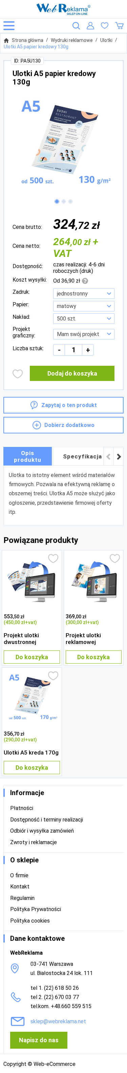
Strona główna (27, 40)
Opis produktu (27, 456)
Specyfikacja (82, 456)
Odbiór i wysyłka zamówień (42, 831)
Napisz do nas (39, 1040)
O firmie (19, 875)
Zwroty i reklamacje (33, 842)
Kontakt (19, 886)
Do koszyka (32, 657)
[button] (57, 201)
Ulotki (106, 40)
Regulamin (22, 898)
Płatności (21, 808)
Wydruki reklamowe (72, 40)
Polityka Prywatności (35, 909)
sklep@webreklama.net (58, 1021)
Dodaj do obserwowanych (18, 373)
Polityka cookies (30, 920)
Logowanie (90, 26)
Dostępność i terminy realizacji (46, 819)
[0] (104, 26)
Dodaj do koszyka (72, 373)
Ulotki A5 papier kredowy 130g (36, 46)
